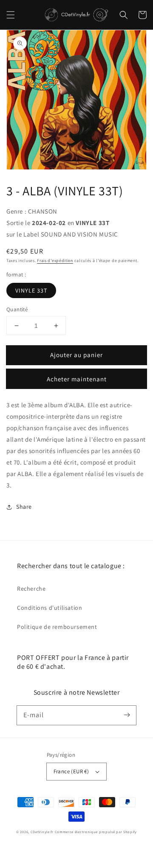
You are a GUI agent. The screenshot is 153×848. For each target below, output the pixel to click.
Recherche (31, 588)
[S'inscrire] (126, 715)
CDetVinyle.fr (42, 831)
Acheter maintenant (77, 379)
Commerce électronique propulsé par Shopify (96, 831)
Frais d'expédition (55, 260)
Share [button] (24, 506)
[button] (10, 15)
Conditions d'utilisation (49, 607)
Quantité (17, 309)
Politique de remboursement (57, 627)
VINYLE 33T (31, 290)
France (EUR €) (71, 771)
